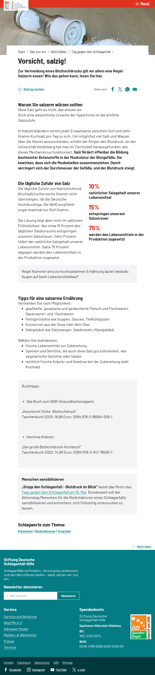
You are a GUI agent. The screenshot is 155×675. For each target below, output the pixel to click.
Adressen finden (16, 629)
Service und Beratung (20, 616)
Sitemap (67, 662)
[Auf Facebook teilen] (112, 89)
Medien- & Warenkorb (20, 635)
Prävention (25, 531)
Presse (9, 641)
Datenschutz (42, 662)
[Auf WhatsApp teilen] (127, 89)
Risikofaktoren (45, 531)
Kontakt (8, 662)
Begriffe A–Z (13, 622)
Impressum (24, 662)
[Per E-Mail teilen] (135, 89)
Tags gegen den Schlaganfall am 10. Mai (54, 492)
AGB (56, 662)
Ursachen (64, 531)
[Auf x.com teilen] (120, 89)
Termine (10, 647)
